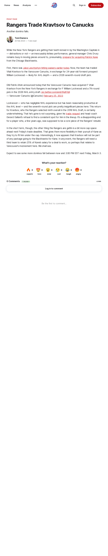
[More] (36, 5)
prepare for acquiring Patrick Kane (80, 57)
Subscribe (96, 5)
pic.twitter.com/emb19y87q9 (55, 92)
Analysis (27, 5)
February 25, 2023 (53, 96)
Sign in (82, 5)
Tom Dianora (21, 38)
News (16, 5)
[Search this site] (74, 5)
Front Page (12, 19)
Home (7, 5)
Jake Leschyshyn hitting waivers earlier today (46, 68)
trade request (73, 113)
